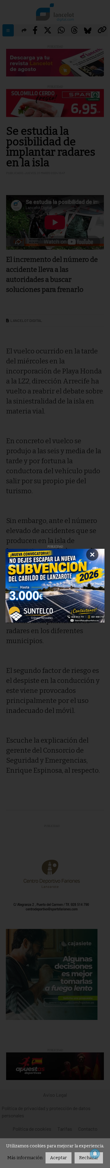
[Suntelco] (55, 586)
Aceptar (58, 1157)
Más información (24, 1157)
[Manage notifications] (95, 1154)
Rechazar (88, 1157)
